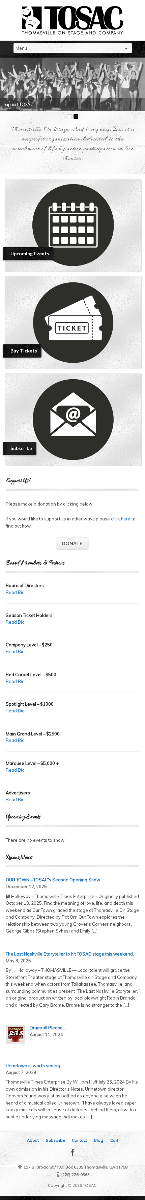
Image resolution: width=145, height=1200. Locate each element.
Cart (114, 1140)
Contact (79, 1140)
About (33, 1140)
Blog (98, 1140)
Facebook (73, 1152)
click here (120, 518)
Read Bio (15, 592)
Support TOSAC (18, 104)
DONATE (72, 543)
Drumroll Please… (48, 1027)
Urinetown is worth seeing (33, 1065)
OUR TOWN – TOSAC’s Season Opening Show (53, 879)
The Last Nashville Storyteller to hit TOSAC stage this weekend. (70, 954)
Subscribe (55, 1140)
